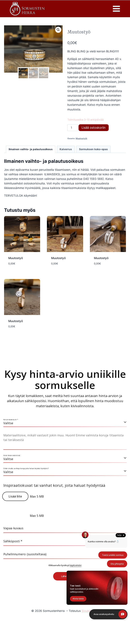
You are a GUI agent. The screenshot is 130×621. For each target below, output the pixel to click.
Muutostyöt (81, 138)
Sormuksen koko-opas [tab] (93, 149)
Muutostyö (15, 258)
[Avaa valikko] (116, 9)
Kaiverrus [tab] (66, 149)
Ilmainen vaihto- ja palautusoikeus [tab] (31, 149)
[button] (58, 30)
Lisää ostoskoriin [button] (22, 271)
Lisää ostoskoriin (94, 127)
